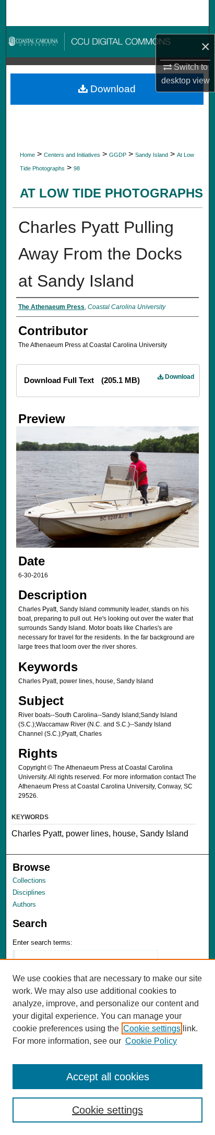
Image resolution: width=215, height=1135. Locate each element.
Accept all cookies (107, 1076)
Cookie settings (152, 1028)
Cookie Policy (151, 1041)
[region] (107, 1047)
